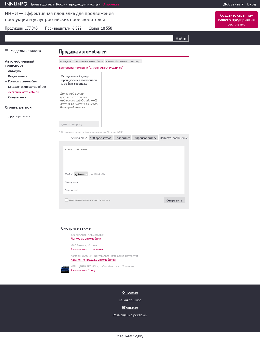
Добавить (231, 4)
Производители (63, 28)
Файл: (69, 174)
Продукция (21, 28)
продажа (66, 61)
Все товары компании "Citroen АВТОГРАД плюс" (91, 67)
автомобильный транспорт (123, 61)
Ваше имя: (72, 182)
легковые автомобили (89, 61)
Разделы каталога (25, 50)
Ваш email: (72, 190)
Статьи (100, 28)
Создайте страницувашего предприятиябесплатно (236, 19)
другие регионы (19, 115)
